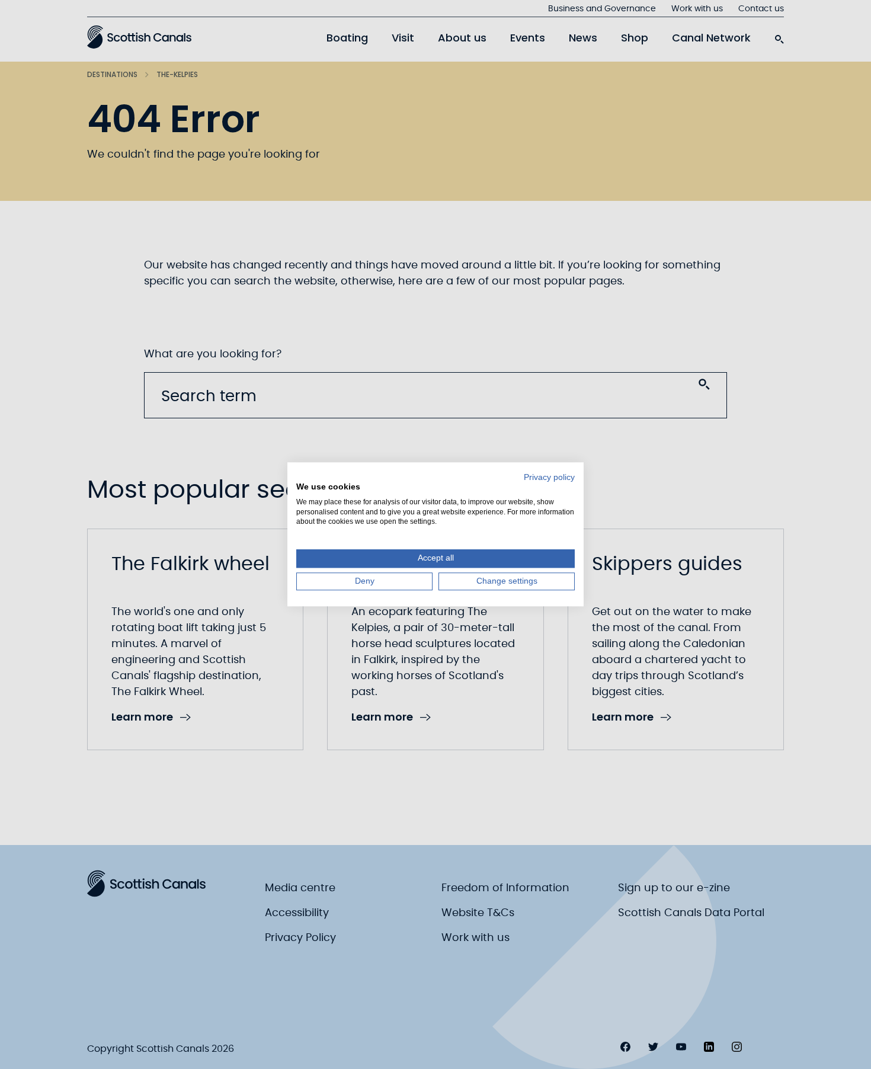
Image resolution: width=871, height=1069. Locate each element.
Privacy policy (549, 477)
